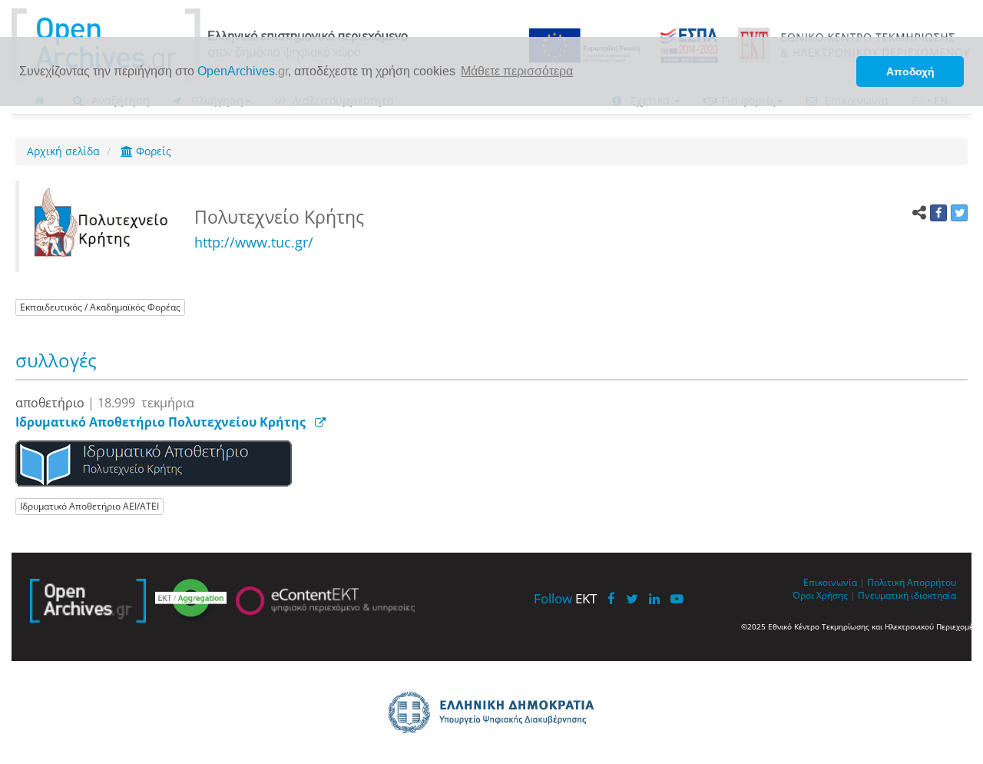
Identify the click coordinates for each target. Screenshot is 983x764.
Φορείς (152, 151)
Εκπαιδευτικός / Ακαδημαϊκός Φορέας (100, 307)
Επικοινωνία (830, 582)
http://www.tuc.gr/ (253, 242)
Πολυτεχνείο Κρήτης (281, 216)
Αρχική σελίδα (63, 151)
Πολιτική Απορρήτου (911, 582)
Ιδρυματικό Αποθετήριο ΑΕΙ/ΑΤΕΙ (89, 506)
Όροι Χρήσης (820, 595)
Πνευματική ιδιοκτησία (907, 595)
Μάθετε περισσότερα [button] (517, 71)
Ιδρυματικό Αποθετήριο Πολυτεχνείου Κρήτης (160, 422)
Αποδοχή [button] (910, 71)
